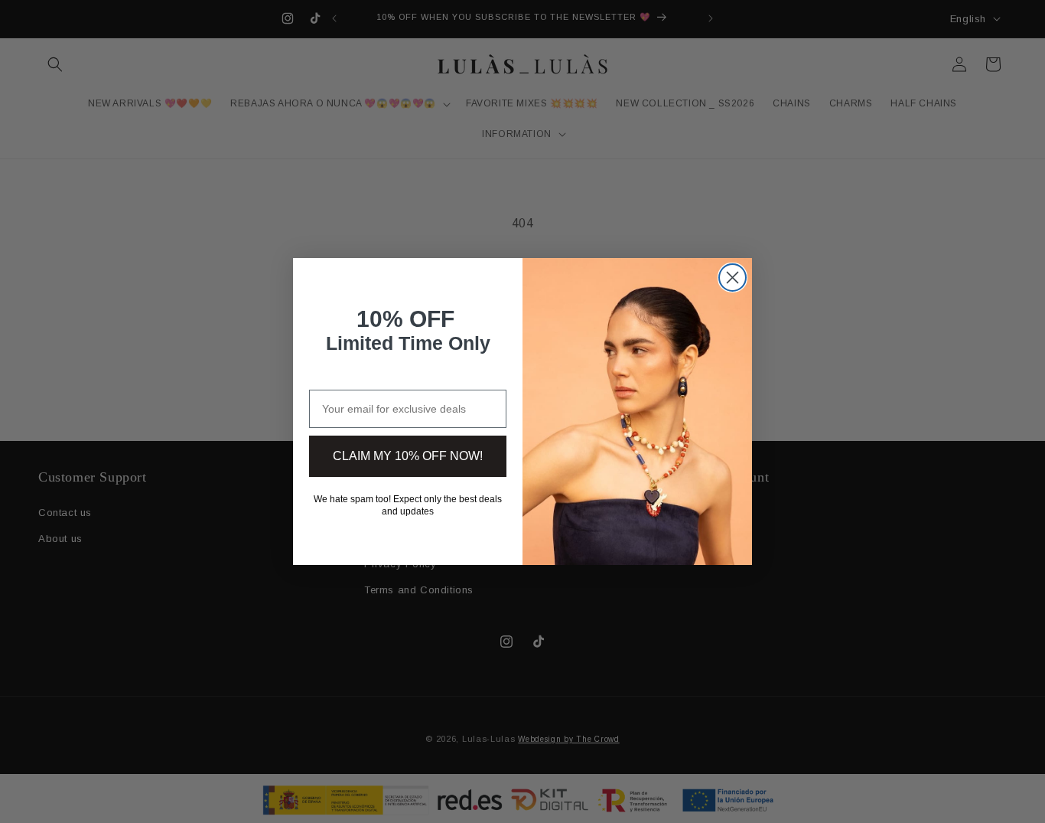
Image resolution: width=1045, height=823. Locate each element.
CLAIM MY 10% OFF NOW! (408, 455)
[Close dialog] (732, 277)
